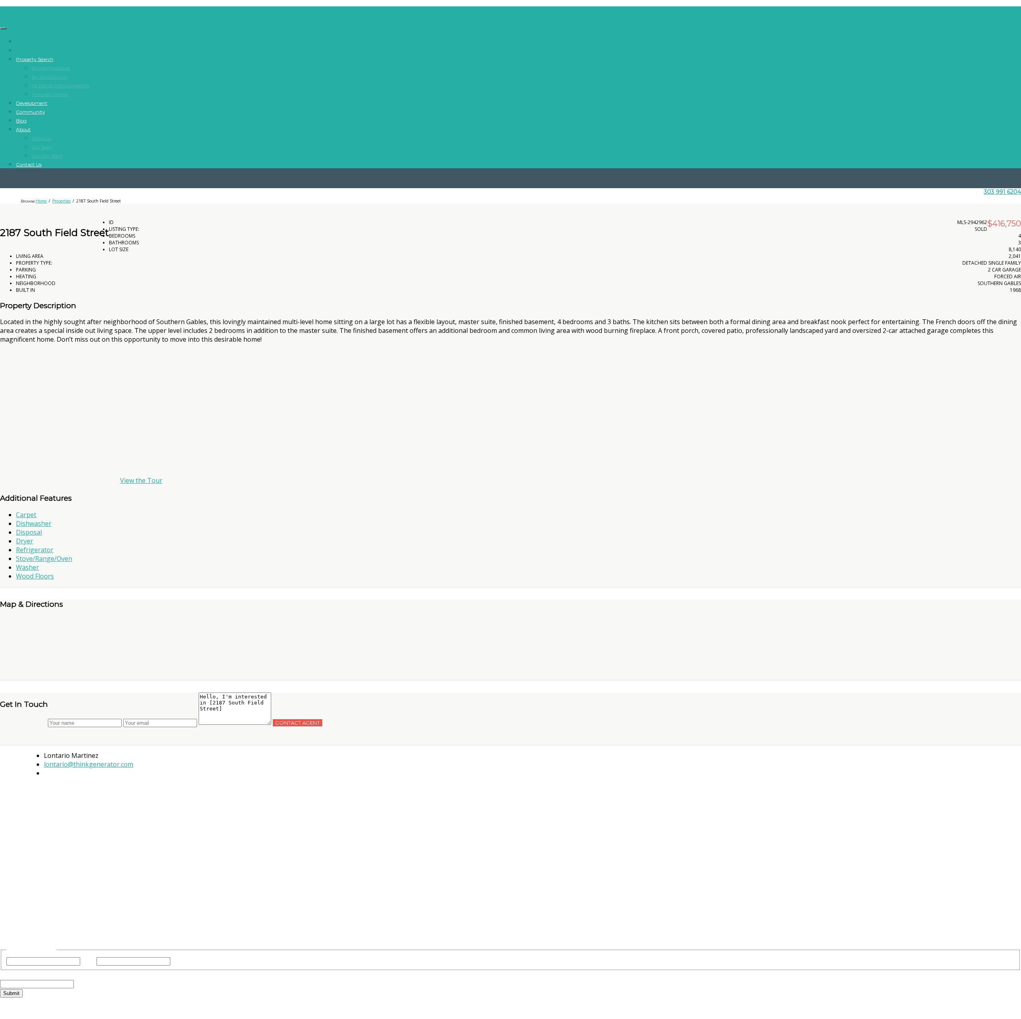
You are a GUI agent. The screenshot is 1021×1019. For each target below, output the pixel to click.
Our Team (42, 147)
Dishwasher (33, 523)
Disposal (29, 532)
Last (178, 960)
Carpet (26, 514)
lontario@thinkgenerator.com (88, 764)
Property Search (34, 59)
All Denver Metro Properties (60, 86)
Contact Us (28, 164)
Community (30, 112)
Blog (21, 121)
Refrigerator (34, 549)
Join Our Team (47, 156)
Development (31, 103)
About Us (41, 138)
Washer (27, 567)
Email (23, 974)
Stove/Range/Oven (44, 558)
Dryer (24, 541)
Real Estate (577, 781)
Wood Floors (35, 576)
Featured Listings (50, 94)
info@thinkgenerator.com (510, 891)
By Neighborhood (51, 68)
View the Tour (141, 480)
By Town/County (50, 77)
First (88, 960)
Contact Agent (297, 723)
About (23, 129)
